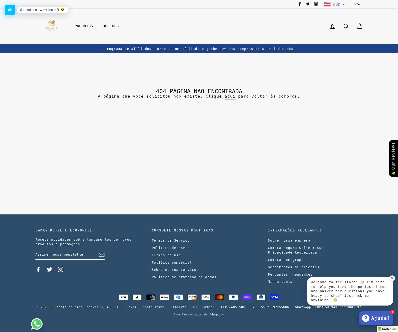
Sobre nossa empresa (289, 240)
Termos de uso (166, 255)
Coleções (109, 26)
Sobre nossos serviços (175, 269)
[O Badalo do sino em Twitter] (49, 269)
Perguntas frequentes (290, 274)
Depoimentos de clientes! (295, 267)
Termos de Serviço (171, 240)
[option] (199, 48)
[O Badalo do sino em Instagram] (60, 269)
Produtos (84, 26)
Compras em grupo (286, 260)
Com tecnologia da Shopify (199, 314)
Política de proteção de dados (184, 277)
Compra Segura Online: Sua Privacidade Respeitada (296, 250)
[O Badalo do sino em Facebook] (38, 269)
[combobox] (334, 4)
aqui (230, 96)
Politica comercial (172, 262)
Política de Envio (171, 248)
